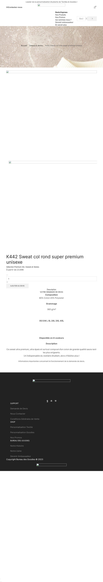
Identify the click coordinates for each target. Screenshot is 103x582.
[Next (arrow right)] (1, 581)
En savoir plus (61, 25)
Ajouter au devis (17, 286)
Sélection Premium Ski (15, 267)
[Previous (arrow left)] (0, 581)
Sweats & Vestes (36, 45)
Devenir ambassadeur (64, 22)
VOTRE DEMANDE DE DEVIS (51, 292)
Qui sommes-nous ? (63, 20)
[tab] (51, 289)
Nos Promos (60, 17)
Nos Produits (60, 15)
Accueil (24, 45)
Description (51, 289)
